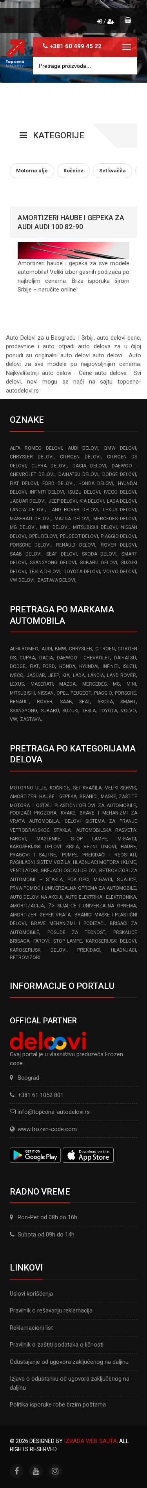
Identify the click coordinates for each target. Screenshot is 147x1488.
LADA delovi (121, 501)
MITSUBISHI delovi (95, 527)
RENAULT (19, 701)
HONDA (67, 666)
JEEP (53, 675)
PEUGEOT (81, 693)
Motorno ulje (28, 788)
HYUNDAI (88, 666)
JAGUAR (36, 675)
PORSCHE (125, 693)
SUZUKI (70, 710)
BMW (60, 649)
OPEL (62, 693)
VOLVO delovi (119, 571)
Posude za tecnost (76, 932)
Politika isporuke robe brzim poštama (58, 1404)
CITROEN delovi (80, 457)
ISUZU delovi (84, 492)
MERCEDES (94, 684)
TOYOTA (108, 710)
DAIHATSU (125, 658)
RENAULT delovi (75, 545)
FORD (49, 666)
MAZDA (67, 684)
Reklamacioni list (31, 1327)
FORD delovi (58, 483)
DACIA (46, 658)
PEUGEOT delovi (79, 536)
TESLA (89, 710)
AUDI (47, 649)
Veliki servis (120, 788)
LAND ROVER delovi (74, 509)
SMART (128, 701)
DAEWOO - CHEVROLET (83, 658)
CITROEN (105, 649)
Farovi (41, 941)
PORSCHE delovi (30, 545)
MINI (131, 684)
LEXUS (17, 684)
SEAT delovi (61, 554)
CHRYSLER (80, 649)
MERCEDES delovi (114, 518)
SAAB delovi (26, 554)
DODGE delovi (119, 474)
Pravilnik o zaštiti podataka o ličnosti (56, 1344)
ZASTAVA (30, 719)
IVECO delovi (120, 492)
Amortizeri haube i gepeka (43, 796)
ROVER (45, 701)
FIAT (34, 666)
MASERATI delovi (30, 518)
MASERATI (42, 684)
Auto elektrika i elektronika (100, 897)
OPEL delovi (43, 536)
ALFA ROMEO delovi (36, 448)
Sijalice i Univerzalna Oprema (96, 906)
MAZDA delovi (71, 518)
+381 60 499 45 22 (76, 46)
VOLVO (128, 710)
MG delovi (23, 527)
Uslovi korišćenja (31, 1293)
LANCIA (96, 675)
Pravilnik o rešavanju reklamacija (51, 1310)
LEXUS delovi (119, 509)
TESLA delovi (44, 571)
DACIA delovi (89, 466)
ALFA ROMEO (24, 649)
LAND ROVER (121, 675)
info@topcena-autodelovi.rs (54, 1111)
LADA (79, 675)
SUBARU (50, 710)
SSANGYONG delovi (53, 562)
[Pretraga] (125, 65)
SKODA (105, 701)
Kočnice (59, 788)
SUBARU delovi (98, 562)
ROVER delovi (118, 545)
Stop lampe (67, 941)
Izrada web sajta (90, 1441)
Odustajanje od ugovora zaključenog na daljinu (69, 1361)
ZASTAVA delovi (56, 580)
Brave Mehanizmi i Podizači (68, 923)
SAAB (66, 701)
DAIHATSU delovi (78, 474)
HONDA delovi (96, 483)
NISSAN (46, 693)
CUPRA (27, 658)
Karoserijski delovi (111, 941)
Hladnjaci (123, 950)
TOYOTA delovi (82, 571)
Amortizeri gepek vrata (40, 915)
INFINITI (111, 666)
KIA (65, 675)
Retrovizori (25, 957)
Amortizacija (27, 906)
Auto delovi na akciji (36, 897)
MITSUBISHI (22, 693)
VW (13, 719)
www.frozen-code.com (47, 1129)
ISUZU (129, 666)
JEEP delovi (63, 501)
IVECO (17, 675)
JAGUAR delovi (27, 501)
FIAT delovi (24, 483)
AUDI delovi (83, 448)
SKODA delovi (99, 554)
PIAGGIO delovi (118, 536)
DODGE (17, 666)
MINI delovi (54, 527)
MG (116, 684)
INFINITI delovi (47, 492)
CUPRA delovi (49, 466)
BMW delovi (120, 448)
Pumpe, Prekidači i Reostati (99, 855)
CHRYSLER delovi (32, 457)
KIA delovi (92, 501)
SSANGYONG (23, 710)
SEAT (84, 701)
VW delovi (22, 580)
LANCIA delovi (27, 509)
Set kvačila (87, 788)
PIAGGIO (103, 693)
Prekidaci (88, 950)
